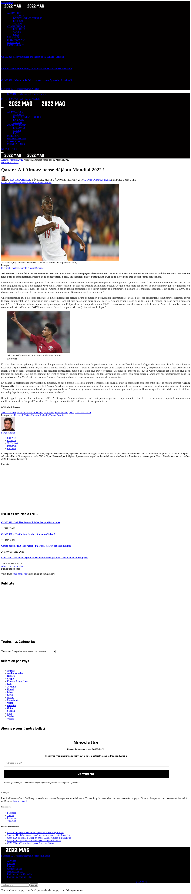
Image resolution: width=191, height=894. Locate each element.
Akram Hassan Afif (26, 412)
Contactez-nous (14, 869)
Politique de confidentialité (19, 874)
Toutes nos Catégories (11, 651)
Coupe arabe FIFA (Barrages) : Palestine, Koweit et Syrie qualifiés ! (37, 546)
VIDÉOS (17, 23)
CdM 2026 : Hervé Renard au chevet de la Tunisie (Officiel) (32, 57)
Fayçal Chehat (20, 179)
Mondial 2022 (10, 162)
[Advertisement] (90, 486)
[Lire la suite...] (20, 801)
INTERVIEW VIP (16, 39)
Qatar (71, 412)
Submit (34, 885)
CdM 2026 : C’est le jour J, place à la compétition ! (28, 534)
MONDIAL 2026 (15, 45)
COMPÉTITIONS (16, 26)
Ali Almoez (49, 412)
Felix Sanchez (61, 412)
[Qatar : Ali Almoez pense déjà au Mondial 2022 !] (60, 260)
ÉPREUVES (19, 29)
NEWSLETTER (9, 149)
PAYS (16, 34)
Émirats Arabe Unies (17, 681)
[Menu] (2, 107)
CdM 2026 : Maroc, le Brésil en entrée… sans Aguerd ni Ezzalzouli (36, 80)
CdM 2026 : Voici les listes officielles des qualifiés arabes (30, 522)
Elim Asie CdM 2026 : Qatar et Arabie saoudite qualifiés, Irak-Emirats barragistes (44, 557)
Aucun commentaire (97, 179)
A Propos (11, 861)
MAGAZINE (13, 42)
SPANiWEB (141, 882)
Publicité (11, 863)
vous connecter (20, 574)
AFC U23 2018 (8, 412)
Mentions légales (15, 871)
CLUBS (17, 31)
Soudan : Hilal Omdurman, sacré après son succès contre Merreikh (36, 68)
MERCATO (13, 37)
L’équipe (11, 866)
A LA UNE (18, 15)
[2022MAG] (37, 106)
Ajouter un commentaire (12, 566)
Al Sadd (39, 412)
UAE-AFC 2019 (83, 412)
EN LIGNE (18, 21)
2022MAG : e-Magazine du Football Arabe (26, 94)
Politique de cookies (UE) (19, 877)
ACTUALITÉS (14, 13)
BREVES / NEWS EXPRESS (27, 18)
